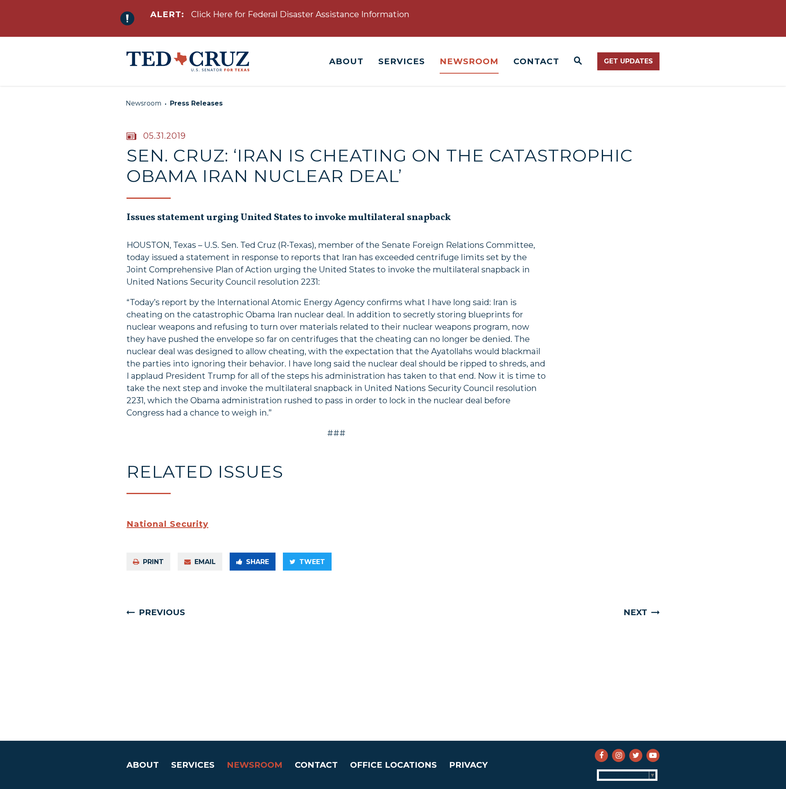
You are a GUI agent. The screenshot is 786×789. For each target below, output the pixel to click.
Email (205, 562)
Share (257, 562)
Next (635, 612)
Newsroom (469, 61)
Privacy (468, 765)
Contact (536, 61)
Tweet (312, 562)
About (346, 61)
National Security (167, 524)
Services (401, 61)
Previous (162, 612)
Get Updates (628, 61)
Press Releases (196, 103)
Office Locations (393, 765)
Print (153, 562)
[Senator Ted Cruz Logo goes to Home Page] (187, 61)
